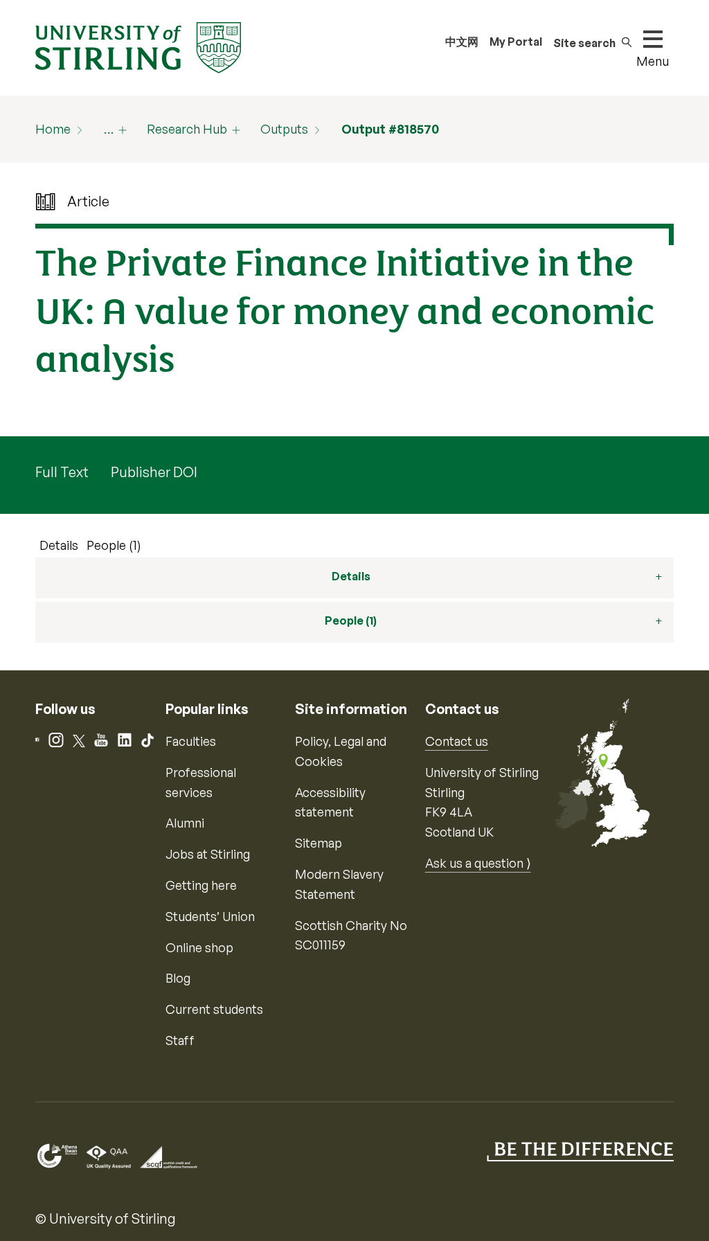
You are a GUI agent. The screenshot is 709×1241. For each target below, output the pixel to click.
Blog (177, 977)
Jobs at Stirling (207, 853)
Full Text (62, 472)
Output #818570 (390, 128)
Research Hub (187, 128)
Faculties (190, 741)
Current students (214, 1009)
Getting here (201, 885)
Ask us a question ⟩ (478, 863)
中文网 (461, 41)
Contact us (456, 741)
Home (53, 128)
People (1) (114, 545)
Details (58, 545)
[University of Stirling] (137, 46)
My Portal (516, 41)
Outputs (284, 128)
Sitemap (318, 842)
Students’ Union (210, 916)
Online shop (199, 947)
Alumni (184, 822)
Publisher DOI (154, 472)
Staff (180, 1040)
